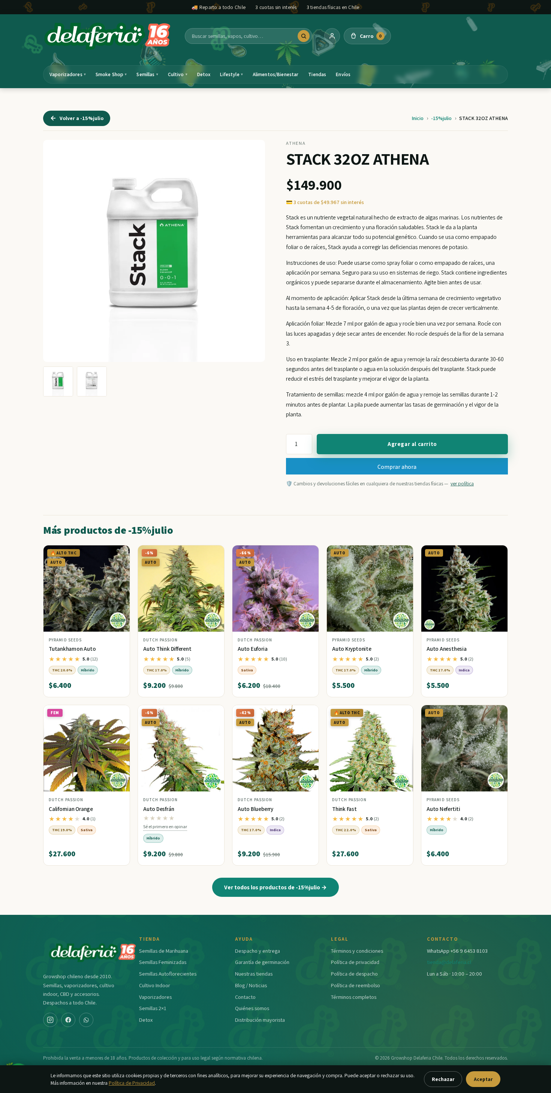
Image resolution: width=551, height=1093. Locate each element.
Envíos (343, 74)
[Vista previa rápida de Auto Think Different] (212, 554)
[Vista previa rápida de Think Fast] (401, 713)
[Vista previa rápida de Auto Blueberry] (307, 713)
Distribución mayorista (260, 1019)
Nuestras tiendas (254, 973)
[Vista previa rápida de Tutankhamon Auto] (118, 554)
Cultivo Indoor (154, 985)
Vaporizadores (67, 74)
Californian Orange (71, 808)
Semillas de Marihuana (163, 950)
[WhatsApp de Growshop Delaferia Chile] (86, 1020)
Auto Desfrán (158, 808)
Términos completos (353, 996)
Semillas (147, 74)
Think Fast (344, 808)
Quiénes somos (252, 1008)
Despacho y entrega (257, 950)
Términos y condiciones (357, 950)
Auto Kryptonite (351, 648)
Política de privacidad (355, 961)
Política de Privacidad (132, 1082)
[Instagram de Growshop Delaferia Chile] (50, 1020)
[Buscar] (304, 36)
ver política (462, 483)
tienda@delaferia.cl (449, 961)
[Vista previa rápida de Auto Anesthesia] (496, 554)
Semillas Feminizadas (162, 961)
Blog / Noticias (251, 985)
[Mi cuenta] (332, 36)
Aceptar (483, 1079)
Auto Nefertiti (443, 808)
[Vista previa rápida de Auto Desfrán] (212, 713)
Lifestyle (231, 74)
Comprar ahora (396, 466)
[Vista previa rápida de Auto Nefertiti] (496, 713)
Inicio (418, 118)
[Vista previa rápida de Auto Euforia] (307, 554)
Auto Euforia (252, 648)
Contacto (245, 996)
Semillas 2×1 (152, 1008)
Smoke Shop (111, 74)
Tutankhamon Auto (72, 648)
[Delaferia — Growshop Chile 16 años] (108, 36)
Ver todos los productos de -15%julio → (275, 887)
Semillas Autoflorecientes (167, 973)
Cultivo (177, 74)
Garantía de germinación (262, 961)
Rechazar (443, 1079)
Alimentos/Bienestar (276, 74)
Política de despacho (354, 973)
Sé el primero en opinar (165, 826)
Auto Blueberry (255, 808)
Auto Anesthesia (447, 648)
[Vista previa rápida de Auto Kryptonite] (401, 554)
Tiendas (317, 74)
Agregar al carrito (412, 443)
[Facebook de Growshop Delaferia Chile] (68, 1020)
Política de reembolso (355, 985)
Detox (204, 74)
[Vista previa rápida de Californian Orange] (118, 713)
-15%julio (441, 118)
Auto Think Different (167, 648)
